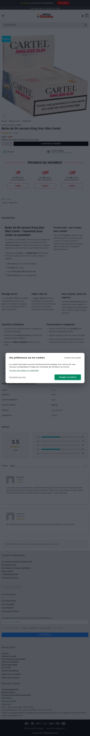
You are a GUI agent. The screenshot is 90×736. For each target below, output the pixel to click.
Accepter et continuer (67, 377)
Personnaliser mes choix (17, 377)
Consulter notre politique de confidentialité (24, 370)
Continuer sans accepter (72, 357)
